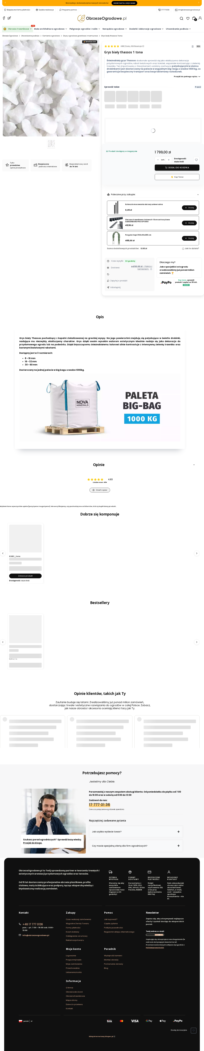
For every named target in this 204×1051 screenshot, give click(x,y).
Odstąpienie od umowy (76, 936)
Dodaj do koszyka (178, 167)
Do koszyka (25, 665)
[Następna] (198, 3)
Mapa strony (71, 1000)
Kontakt (69, 1008)
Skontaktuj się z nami (124, 3)
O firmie (69, 987)
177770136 (165, 10)
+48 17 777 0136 (32, 924)
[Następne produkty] (197, 553)
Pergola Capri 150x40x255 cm (138, 235)
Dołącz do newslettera (159, 935)
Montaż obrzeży (111, 959)
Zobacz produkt (25, 576)
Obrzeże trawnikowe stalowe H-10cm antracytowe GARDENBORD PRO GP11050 (147, 221)
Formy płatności (73, 927)
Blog (106, 968)
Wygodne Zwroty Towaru (77, 923)
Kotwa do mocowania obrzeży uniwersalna (144, 204)
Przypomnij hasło (74, 959)
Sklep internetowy (101, 1036)
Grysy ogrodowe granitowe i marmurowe (80, 36)
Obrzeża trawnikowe (75, 996)
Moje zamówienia (74, 964)
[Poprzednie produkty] (3, 553)
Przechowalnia (73, 968)
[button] (196, 160)
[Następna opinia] (197, 730)
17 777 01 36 (99, 804)
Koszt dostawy (72, 932)
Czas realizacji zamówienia (78, 919)
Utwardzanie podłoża (30, 36)
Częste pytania (111, 923)
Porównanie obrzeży (113, 964)
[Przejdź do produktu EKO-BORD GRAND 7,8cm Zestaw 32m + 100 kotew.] (25, 637)
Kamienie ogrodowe (51, 36)
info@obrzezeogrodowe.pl (189, 10)
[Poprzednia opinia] (3, 730)
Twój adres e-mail (155, 931)
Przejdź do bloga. (32, 842)
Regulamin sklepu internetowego (119, 932)
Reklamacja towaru (75, 940)
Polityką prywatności (155, 948)
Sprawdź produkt (183, 739)
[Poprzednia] (5, 3)
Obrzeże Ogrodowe (10, 36)
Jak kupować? (110, 919)
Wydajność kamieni (113, 955)
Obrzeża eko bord (74, 992)
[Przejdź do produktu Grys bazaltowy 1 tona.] (25, 546)
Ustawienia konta (74, 972)
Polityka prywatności (113, 927)
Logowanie (71, 955)
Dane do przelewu (74, 1004)
